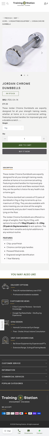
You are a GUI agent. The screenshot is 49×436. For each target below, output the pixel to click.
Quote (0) (2, 325)
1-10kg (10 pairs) (27, 223)
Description (8, 168)
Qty (3, 134)
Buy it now (24, 151)
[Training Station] (24, 3)
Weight (5, 123)
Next (16, 18)
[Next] (42, 53)
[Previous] (7, 53)
